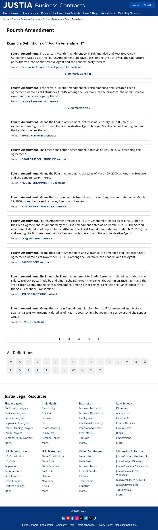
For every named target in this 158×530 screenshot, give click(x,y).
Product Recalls (88, 471)
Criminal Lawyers (14, 418)
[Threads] (81, 518)
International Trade (90, 428)
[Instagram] (77, 518)
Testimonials (123, 489)
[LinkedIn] (63, 518)
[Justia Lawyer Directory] (95, 518)
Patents (83, 476)
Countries (84, 486)
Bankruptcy (48, 408)
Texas (45, 486)
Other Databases (90, 451)
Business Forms (88, 466)
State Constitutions (53, 456)
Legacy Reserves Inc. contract (40, 101)
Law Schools (72, 13)
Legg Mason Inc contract (37, 238)
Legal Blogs (86, 461)
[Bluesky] (86, 518)
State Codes (49, 461)
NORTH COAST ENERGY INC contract (44, 206)
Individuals (49, 403)
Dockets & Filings (14, 486)
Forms (15, 19)
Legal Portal (47, 525)
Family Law (48, 433)
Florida (46, 476)
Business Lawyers (15, 413)
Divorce (46, 418)
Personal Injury (51, 438)
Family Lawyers (13, 433)
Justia (6, 19)
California (47, 471)
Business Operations (91, 413)
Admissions (122, 413)
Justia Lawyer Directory (129, 461)
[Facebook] (72, 518)
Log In (135, 5)
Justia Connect (30, 525)
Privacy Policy (104, 525)
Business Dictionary (52, 19)
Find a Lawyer (11, 13)
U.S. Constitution (14, 456)
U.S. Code (10, 461)
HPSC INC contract (33, 322)
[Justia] (17, 5)
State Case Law (50, 466)
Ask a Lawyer (30, 13)
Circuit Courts (13, 476)
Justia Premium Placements (132, 466)
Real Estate (85, 433)
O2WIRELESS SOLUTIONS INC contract (45, 159)
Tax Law (84, 438)
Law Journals (123, 428)
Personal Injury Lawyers (19, 438)
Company (61, 525)
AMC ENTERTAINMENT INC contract (43, 183)
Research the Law (51, 13)
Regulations (12, 466)
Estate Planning (51, 428)
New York (47, 481)
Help (71, 525)
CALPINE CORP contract (36, 262)
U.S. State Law (51, 451)
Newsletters (108, 13)
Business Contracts (30, 19)
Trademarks (86, 481)
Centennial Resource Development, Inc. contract (51, 67)
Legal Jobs (85, 456)
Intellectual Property (91, 423)
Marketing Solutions (129, 13)
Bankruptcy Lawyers (16, 408)
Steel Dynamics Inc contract (39, 135)
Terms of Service (85, 525)
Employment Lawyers (17, 423)
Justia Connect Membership (132, 456)
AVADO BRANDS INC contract (39, 294)
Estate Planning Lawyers (19, 428)
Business (85, 403)
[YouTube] (68, 518)
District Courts (13, 481)
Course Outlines (125, 423)
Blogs (119, 433)
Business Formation (90, 408)
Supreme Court (13, 471)
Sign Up (148, 5)
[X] (90, 518)
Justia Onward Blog (127, 484)
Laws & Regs (90, 13)
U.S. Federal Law (16, 451)
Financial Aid (123, 418)
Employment (86, 418)
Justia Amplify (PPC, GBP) (130, 479)
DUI (44, 423)
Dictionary (122, 408)
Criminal (46, 413)
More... (8, 443)
